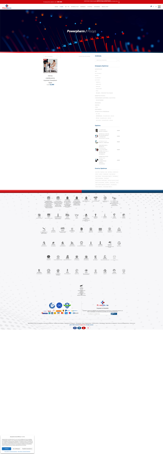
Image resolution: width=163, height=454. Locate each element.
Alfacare (97, 79)
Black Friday (98, 73)
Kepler (96, 174)
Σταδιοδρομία (102, 323)
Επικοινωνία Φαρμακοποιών (123, 323)
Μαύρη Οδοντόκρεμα (99, 182)
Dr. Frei (98, 113)
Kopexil (100, 174)
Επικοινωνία (132, 323)
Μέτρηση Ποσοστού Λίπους (113, 180)
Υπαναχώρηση (78, 323)
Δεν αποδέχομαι (16, 448)
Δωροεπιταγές (98, 69)
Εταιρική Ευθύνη (95, 323)
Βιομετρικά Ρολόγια (100, 95)
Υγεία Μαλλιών (113, 184)
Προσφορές (98, 102)
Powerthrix (105, 174)
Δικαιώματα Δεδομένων (48, 323)
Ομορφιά (97, 105)
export (97, 75)
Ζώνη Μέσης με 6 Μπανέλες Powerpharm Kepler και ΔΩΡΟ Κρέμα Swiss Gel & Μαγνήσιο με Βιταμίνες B (103, 150)
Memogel (98, 86)
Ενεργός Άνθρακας (99, 178)
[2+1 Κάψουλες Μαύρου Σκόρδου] (96, 130)
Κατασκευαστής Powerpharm (101, 180)
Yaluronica (98, 77)
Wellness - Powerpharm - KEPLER (104, 120)
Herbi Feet (98, 84)
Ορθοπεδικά (112, 182)
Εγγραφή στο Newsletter (103, 308)
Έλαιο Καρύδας (112, 174)
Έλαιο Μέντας (98, 176)
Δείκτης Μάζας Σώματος (107, 176)
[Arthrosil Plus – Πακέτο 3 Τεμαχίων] (96, 142)
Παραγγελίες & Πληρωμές (69, 323)
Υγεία (96, 107)
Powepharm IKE (82, 324)
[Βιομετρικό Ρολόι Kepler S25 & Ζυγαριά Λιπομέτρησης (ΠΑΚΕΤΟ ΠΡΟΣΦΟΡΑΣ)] (96, 160)
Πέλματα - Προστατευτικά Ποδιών (104, 93)
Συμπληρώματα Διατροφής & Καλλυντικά (105, 97)
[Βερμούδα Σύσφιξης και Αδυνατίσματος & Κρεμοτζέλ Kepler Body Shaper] (96, 136)
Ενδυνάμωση (98, 109)
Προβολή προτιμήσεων (27, 448)
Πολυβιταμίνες (100, 100)
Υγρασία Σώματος (98, 186)
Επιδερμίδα (106, 178)
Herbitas (98, 82)
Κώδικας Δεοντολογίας (59, 323)
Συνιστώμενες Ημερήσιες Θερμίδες (102, 184)
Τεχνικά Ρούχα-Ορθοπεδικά (102, 111)
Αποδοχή (6, 448)
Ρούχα (117, 182)
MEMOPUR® (98, 88)
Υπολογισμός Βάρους (107, 186)
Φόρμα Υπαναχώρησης (86, 323)
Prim (97, 90)
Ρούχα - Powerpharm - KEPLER (103, 118)
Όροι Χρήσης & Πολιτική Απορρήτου (11, 451)
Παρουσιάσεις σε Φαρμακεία (111, 323)
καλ (96, 71)
